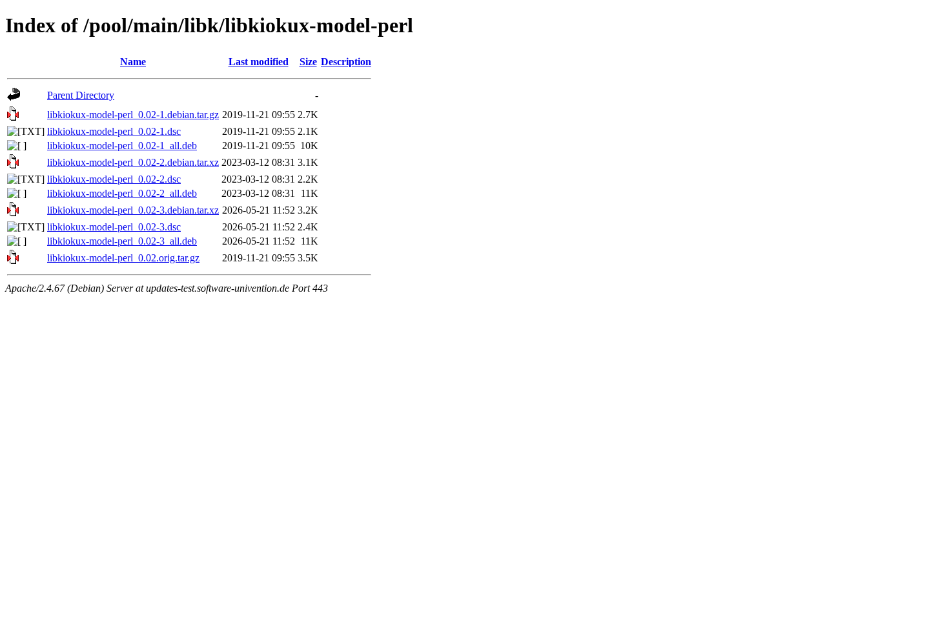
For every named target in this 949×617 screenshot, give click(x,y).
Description (346, 61)
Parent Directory (80, 95)
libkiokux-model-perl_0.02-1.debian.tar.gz (133, 114)
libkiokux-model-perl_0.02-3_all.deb (122, 241)
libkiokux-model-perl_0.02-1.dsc (114, 131)
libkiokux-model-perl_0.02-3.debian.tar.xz (133, 210)
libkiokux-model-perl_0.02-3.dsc (114, 226)
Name (133, 61)
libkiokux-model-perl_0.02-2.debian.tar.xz (133, 162)
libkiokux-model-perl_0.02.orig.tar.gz (123, 257)
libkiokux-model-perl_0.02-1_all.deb (122, 145)
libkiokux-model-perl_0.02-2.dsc (114, 179)
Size (308, 61)
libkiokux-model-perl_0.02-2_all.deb (122, 193)
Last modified (259, 61)
